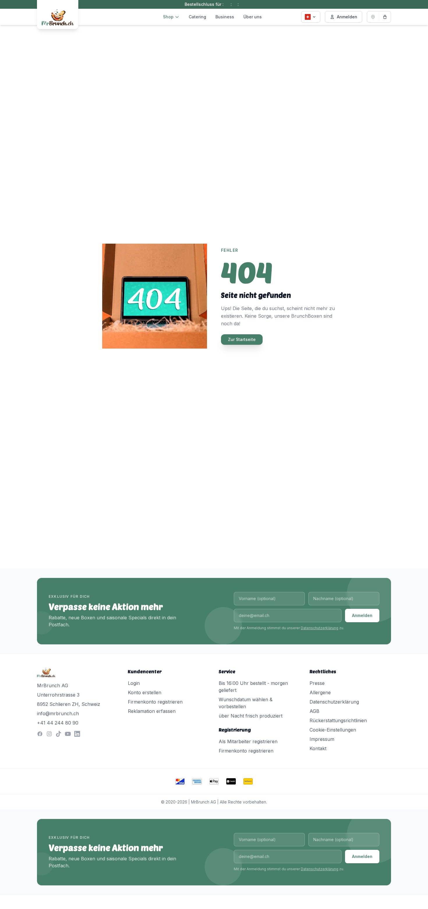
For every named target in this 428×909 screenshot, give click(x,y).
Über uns (252, 16)
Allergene (320, 692)
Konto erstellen (144, 692)
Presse (317, 683)
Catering (197, 16)
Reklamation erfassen (152, 711)
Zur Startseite (242, 339)
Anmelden (347, 16)
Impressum (321, 739)
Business (224, 16)
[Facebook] (40, 734)
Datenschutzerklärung (319, 628)
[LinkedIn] (77, 734)
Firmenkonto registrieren (155, 702)
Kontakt (317, 748)
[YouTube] (68, 734)
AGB (314, 711)
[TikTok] (58, 734)
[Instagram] (49, 734)
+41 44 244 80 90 (57, 723)
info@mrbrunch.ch (58, 713)
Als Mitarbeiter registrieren (248, 741)
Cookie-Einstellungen (332, 730)
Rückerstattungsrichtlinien (338, 720)
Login (134, 683)
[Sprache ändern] (310, 17)
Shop (168, 16)
